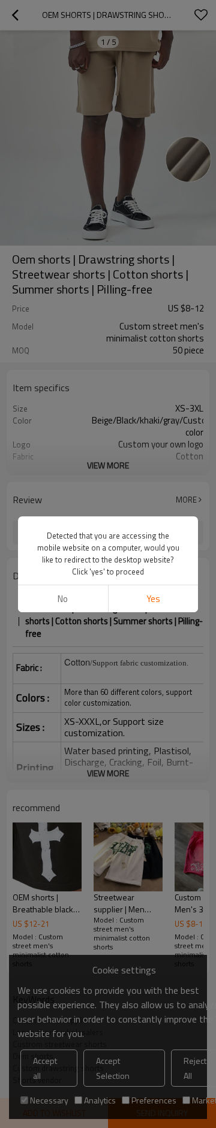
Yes (153, 599)
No (63, 599)
